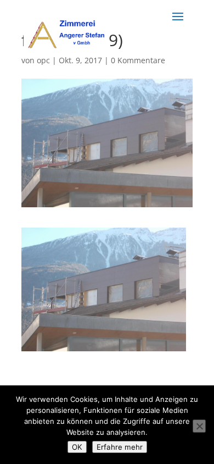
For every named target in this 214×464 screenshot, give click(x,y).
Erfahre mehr (120, 447)
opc (43, 60)
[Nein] (199, 426)
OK (77, 447)
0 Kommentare (138, 60)
